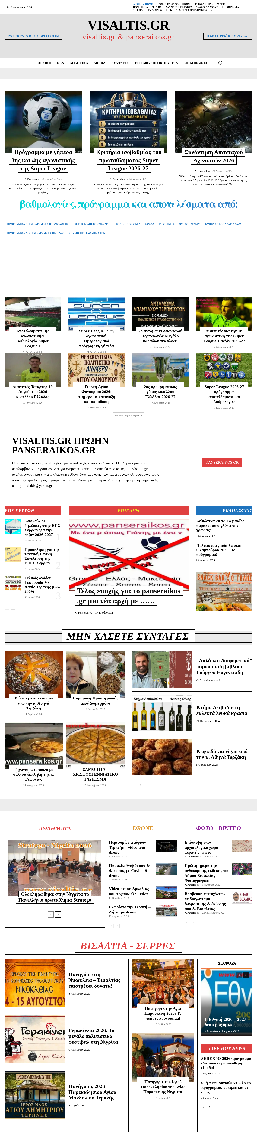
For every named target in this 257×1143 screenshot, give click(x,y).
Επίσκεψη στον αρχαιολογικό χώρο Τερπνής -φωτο (201, 847)
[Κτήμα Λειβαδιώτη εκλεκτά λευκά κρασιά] (162, 713)
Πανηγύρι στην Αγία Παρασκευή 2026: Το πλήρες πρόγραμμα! (163, 1013)
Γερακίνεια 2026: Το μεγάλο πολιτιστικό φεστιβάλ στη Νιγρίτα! (94, 1036)
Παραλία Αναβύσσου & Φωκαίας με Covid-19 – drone (129, 870)
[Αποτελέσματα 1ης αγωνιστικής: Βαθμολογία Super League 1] (33, 314)
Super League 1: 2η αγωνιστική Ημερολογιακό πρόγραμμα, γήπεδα (96, 338)
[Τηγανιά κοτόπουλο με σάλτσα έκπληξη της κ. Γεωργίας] (34, 745)
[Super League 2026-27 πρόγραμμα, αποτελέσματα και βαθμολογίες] (224, 370)
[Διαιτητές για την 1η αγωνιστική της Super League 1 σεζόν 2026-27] (224, 314)
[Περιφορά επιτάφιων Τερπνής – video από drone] (166, 846)
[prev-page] (7, 607)
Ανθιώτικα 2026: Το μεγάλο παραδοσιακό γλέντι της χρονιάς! (220, 525)
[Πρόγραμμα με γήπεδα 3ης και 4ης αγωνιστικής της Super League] (43, 122)
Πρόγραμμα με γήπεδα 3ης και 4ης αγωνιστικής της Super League (43, 160)
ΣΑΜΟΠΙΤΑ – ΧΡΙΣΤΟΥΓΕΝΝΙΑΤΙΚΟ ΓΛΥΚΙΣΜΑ (95, 774)
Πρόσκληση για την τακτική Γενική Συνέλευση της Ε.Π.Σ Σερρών (42, 556)
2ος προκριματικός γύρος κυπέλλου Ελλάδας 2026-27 (160, 391)
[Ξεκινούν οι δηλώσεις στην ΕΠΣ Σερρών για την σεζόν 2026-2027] (13, 526)
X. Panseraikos (31, 179)
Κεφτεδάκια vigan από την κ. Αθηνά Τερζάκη (222, 754)
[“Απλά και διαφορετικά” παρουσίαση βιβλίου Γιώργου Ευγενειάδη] (162, 669)
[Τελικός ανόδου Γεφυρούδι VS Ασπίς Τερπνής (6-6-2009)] (13, 583)
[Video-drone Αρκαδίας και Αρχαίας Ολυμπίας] (166, 892)
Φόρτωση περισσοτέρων (127, 415)
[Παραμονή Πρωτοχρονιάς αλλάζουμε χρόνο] (95, 674)
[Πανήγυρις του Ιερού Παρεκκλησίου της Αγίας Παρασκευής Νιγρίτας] (163, 1057)
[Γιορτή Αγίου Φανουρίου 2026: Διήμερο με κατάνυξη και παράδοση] (96, 370)
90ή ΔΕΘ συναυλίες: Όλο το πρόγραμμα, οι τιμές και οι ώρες (226, 1087)
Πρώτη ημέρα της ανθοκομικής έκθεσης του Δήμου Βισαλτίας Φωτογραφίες (207, 873)
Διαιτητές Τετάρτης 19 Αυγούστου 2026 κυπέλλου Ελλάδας (33, 391)
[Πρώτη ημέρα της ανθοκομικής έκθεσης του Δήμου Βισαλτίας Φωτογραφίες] (242, 869)
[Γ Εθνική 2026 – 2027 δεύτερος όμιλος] (226, 1002)
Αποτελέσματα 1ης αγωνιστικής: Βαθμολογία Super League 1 (32, 338)
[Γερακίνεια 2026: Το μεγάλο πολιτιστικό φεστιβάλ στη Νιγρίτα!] (35, 1039)
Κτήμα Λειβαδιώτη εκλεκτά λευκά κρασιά (221, 710)
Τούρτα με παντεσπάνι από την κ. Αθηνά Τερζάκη (33, 703)
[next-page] (13, 607)
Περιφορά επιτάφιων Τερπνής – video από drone (127, 847)
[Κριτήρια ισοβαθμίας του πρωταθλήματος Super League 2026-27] (128, 122)
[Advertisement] (128, 271)
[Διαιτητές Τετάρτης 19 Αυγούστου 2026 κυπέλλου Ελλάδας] (33, 370)
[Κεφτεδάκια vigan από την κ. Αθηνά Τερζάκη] (162, 757)
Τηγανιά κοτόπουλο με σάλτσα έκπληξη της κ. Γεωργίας (33, 774)
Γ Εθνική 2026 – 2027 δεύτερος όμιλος (225, 1022)
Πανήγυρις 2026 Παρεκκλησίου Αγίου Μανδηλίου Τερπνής (92, 1092)
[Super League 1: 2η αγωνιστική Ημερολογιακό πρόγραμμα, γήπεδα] (96, 314)
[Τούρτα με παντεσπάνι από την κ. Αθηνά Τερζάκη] (34, 674)
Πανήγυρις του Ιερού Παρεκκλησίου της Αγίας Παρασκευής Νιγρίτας (163, 1086)
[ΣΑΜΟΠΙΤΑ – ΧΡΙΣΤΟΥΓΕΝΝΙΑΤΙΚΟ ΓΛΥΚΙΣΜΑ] (95, 745)
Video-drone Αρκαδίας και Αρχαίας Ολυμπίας (129, 891)
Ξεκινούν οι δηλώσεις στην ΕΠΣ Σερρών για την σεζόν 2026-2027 (42, 528)
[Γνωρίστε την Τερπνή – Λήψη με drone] (166, 911)
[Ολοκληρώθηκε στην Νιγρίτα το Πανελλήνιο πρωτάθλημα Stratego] (54, 868)
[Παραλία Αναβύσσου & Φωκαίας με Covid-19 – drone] (166, 869)
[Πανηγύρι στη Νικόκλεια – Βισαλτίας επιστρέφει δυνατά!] (35, 983)
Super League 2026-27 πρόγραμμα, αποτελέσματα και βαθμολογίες (224, 394)
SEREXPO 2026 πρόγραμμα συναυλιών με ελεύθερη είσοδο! (226, 1063)
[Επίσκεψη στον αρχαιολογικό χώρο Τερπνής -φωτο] (242, 846)
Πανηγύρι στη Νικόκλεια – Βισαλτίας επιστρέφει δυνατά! (94, 980)
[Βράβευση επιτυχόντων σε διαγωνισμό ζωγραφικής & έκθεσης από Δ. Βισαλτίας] (242, 897)
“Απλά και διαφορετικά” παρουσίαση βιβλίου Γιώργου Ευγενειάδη (224, 666)
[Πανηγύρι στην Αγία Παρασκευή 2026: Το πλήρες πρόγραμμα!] (163, 983)
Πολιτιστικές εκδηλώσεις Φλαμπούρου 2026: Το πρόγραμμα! (218, 550)
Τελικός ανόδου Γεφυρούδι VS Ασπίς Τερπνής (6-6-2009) (42, 584)
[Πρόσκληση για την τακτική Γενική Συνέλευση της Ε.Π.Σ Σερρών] (13, 554)
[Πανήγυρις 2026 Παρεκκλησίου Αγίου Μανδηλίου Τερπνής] (35, 1095)
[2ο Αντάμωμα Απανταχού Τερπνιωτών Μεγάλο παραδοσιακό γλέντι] (160, 314)
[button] (220, 62)
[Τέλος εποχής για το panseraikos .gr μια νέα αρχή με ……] (129, 555)
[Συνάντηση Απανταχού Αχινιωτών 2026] (213, 122)
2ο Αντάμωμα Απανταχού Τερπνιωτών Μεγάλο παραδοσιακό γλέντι (160, 336)
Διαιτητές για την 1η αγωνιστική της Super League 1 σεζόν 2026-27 (224, 336)
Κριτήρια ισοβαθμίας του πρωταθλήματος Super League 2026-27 (129, 160)
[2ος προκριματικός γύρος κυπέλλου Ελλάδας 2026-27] (160, 370)
